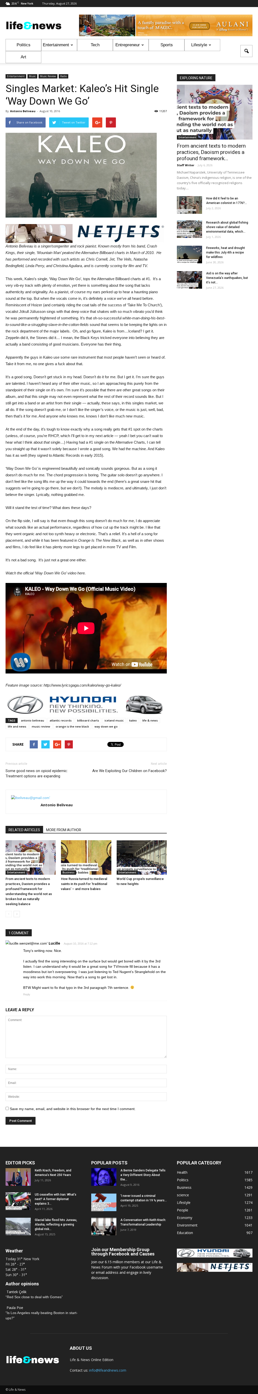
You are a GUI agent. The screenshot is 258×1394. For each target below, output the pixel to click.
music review (41, 726)
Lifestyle (199, 45)
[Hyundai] (214, 1256)
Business (68, 872)
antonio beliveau (32, 720)
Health (182, 1172)
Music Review (48, 76)
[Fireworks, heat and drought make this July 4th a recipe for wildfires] (189, 254)
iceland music (114, 720)
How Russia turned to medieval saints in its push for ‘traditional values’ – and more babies (84, 884)
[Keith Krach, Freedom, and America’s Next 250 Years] (18, 1177)
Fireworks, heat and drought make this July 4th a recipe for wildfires (225, 252)
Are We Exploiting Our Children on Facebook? (129, 771)
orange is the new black (72, 726)
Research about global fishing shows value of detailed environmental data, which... (227, 227)
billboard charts (88, 720)
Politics (23, 45)
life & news (150, 720)
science (183, 1195)
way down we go (106, 726)
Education (185, 1232)
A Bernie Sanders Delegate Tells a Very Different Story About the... (143, 1175)
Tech (95, 45)
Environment (187, 1225)
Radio (63, 76)
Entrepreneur (127, 45)
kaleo (133, 720)
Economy (184, 1217)
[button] (246, 51)
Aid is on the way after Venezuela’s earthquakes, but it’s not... (227, 278)
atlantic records (61, 720)
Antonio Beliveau (23, 111)
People (182, 1210)
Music (32, 76)
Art (23, 57)
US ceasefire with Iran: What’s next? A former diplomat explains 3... (55, 1199)
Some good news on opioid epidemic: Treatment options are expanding (37, 773)
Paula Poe (15, 1307)
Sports (166, 45)
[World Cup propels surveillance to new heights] (142, 857)
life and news (17, 726)
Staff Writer (185, 165)
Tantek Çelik (16, 1291)
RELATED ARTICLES (24, 830)
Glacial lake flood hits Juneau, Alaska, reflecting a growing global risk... (56, 1224)
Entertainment (56, 45)
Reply (26, 994)
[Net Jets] (214, 1270)
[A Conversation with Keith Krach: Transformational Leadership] (103, 1226)
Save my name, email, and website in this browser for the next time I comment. (73, 1109)
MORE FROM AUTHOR (63, 830)
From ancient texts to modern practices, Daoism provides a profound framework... (211, 152)
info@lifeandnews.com (107, 1370)
